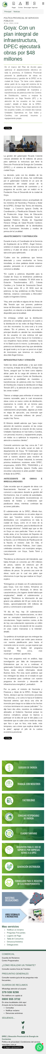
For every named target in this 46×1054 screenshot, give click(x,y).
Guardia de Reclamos (11, 958)
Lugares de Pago (14, 936)
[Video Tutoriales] (23, 917)
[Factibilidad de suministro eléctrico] (23, 802)
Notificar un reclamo (15, 930)
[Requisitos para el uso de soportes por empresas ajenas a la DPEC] (23, 851)
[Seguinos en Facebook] (23, 1027)
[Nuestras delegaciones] (23, 900)
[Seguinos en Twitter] (23, 1022)
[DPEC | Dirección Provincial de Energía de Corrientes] (4, 2)
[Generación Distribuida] (23, 866)
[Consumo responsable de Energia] (23, 818)
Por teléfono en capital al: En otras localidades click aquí (14, 999)
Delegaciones (12, 945)
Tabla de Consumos (15, 939)
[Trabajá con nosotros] (23, 785)
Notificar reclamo (12, 1010)
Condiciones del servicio (30, 1042)
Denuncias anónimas (14, 1013)
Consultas (10, 1008)
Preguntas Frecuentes (16, 933)
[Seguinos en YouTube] (23, 1032)
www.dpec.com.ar (9, 1045)
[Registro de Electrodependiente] (23, 882)
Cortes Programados (10, 961)
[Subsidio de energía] (23, 769)
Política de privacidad (10, 1042)
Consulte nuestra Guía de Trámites (16, 969)
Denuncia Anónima (15, 942)
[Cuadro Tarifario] (23, 835)
